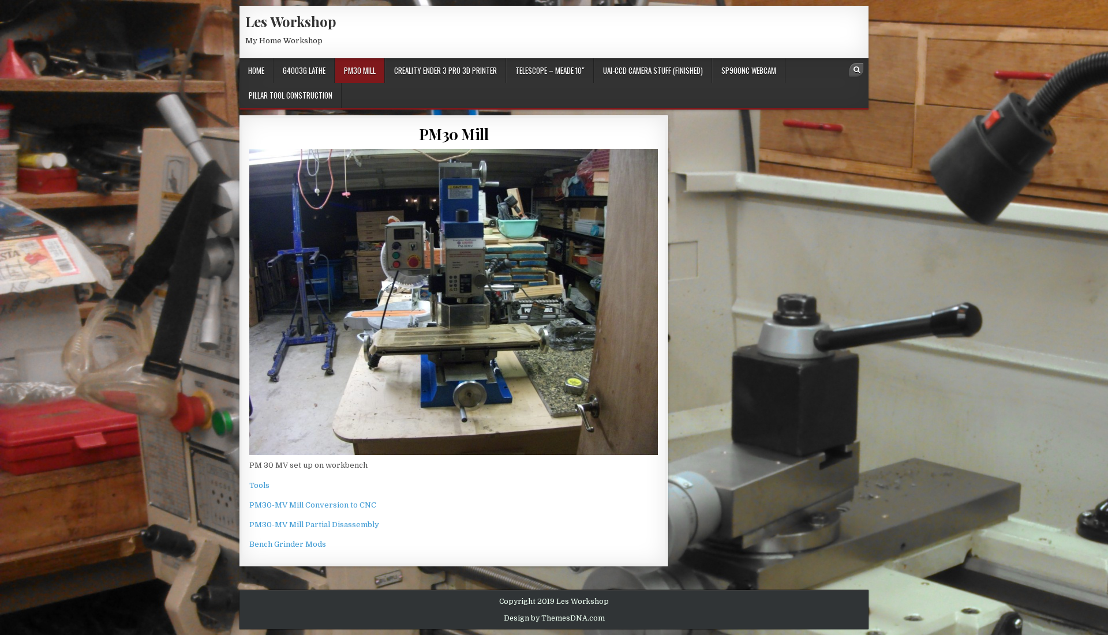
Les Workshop (290, 21)
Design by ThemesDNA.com (554, 618)
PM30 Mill (360, 70)
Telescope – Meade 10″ (550, 70)
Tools (259, 485)
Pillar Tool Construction (290, 95)
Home (256, 70)
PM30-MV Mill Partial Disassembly (314, 524)
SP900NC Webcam (748, 70)
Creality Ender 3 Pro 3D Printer (445, 70)
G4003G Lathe (304, 70)
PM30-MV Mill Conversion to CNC (312, 505)
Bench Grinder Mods (287, 544)
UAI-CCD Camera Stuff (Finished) (653, 70)
